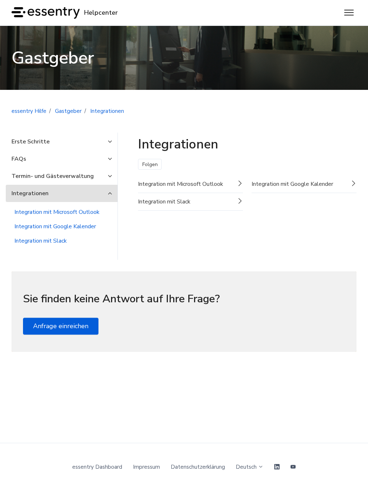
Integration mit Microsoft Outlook (57, 212)
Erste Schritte (31, 142)
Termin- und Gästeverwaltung (53, 176)
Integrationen (107, 111)
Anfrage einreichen (60, 326)
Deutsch (247, 467)
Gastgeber (68, 111)
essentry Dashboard (97, 467)
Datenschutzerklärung (198, 467)
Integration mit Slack (40, 241)
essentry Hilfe (29, 111)
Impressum (146, 467)
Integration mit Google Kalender (55, 226)
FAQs (19, 159)
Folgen (150, 164)
